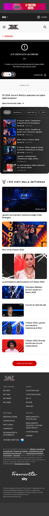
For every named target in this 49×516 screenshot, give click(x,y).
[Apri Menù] (4, 27)
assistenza (7, 455)
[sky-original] (24, 479)
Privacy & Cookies (21, 451)
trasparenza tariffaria (34, 453)
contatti (16, 455)
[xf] (14, 27)
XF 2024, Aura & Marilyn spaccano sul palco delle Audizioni (23, 96)
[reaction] (9, 74)
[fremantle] (24, 473)
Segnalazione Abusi (22, 464)
